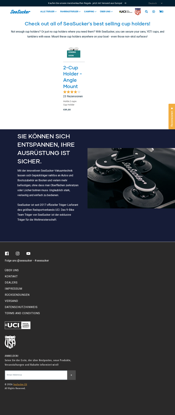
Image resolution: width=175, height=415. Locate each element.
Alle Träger (47, 11)
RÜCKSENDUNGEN (17, 294)
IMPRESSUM (13, 288)
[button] (160, 11)
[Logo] (20, 12)
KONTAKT (11, 276)
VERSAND (11, 301)
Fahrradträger (69, 11)
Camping (89, 11)
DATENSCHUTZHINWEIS (21, 307)
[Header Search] (147, 11)
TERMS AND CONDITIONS (22, 313)
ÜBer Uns (105, 11)
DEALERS (11, 282)
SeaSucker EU (20, 384)
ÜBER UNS (12, 270)
